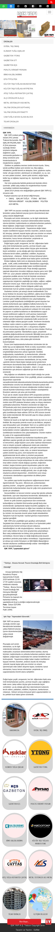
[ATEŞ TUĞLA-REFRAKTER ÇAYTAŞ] (14, 863)
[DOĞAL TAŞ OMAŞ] (40, 716)
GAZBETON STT (10, 60)
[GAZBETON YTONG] (40, 752)
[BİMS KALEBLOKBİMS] (14, 826)
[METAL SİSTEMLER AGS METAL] (40, 863)
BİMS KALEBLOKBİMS (13, 74)
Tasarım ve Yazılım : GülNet (27, 929)
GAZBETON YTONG (12, 55)
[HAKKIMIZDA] (14, 716)
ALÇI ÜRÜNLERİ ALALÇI (14, 98)
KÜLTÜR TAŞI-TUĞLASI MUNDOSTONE (20, 84)
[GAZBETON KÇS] (14, 789)
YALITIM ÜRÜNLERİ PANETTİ (16, 112)
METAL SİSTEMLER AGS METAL (17, 102)
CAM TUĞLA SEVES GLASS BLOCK (18, 116)
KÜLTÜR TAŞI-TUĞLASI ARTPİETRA (18, 88)
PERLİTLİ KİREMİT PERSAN (15, 69)
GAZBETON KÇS (10, 65)
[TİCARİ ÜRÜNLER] (14, 899)
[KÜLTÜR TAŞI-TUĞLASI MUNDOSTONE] (40, 826)
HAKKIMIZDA (9, 127)
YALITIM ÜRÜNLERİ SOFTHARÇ (17, 107)
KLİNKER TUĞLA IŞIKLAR (14, 51)
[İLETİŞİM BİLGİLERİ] (40, 899)
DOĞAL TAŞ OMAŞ (11, 46)
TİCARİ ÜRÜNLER (11, 121)
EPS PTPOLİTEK (10, 79)
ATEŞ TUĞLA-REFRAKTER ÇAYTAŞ (18, 93)
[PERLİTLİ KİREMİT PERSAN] (40, 789)
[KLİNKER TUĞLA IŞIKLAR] (14, 752)
